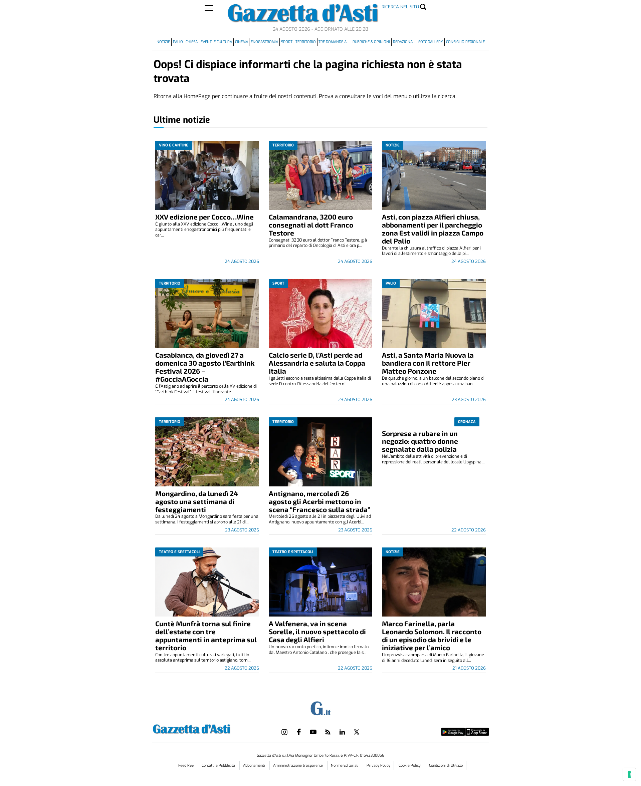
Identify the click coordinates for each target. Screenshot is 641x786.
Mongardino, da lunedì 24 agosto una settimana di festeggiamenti (196, 501)
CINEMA (241, 41)
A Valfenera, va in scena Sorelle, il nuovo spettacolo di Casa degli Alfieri (317, 631)
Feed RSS (186, 765)
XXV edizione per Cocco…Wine (204, 217)
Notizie (163, 41)
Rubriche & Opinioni (371, 41)
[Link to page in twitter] (356, 732)
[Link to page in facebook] (298, 732)
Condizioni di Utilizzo (446, 765)
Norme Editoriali (345, 765)
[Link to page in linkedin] (342, 732)
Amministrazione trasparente (298, 765)
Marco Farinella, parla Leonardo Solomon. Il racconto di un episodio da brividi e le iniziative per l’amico (431, 635)
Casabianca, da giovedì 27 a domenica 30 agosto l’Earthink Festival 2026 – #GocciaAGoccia (205, 367)
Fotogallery (430, 41)
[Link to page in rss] (328, 732)
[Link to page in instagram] (284, 732)
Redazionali (404, 41)
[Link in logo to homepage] (208, 728)
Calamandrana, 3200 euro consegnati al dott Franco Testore (311, 225)
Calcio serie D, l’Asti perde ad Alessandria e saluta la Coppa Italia (317, 363)
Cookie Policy (410, 765)
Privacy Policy (378, 765)
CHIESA (192, 41)
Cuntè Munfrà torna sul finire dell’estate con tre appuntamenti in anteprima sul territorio (206, 635)
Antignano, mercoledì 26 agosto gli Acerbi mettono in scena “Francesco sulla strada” (319, 501)
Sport (286, 41)
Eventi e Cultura (216, 41)
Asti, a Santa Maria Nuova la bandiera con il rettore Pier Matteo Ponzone (428, 363)
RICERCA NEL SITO (400, 7)
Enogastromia (264, 41)
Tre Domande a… (334, 41)
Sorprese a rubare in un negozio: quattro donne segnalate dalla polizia (420, 441)
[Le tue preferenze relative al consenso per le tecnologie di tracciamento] (629, 774)
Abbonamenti (254, 765)
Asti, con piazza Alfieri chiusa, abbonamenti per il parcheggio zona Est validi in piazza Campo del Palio (432, 229)
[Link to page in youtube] (313, 732)
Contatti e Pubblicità (219, 765)
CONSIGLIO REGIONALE (465, 41)
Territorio (305, 41)
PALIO (178, 41)
